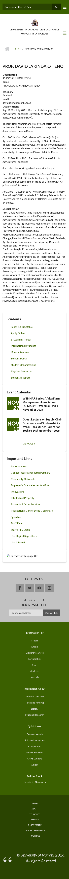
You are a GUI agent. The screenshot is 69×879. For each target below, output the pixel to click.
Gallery (34, 764)
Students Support (20, 377)
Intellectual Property (22, 497)
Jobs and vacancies (35, 740)
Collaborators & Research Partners (30, 472)
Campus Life (34, 746)
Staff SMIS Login (20, 529)
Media (34, 640)
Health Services (34, 752)
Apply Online (18, 333)
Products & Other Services (25, 504)
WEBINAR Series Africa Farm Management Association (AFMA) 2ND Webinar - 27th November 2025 (41, 404)
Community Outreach (22, 478)
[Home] (34, 22)
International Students (23, 345)
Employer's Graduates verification (30, 485)
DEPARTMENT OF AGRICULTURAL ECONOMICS (34, 29)
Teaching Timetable (22, 326)
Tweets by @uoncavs (34, 781)
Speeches (16, 517)
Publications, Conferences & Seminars (32, 510)
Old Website (35, 825)
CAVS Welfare (34, 758)
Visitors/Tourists (35, 652)
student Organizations (23, 364)
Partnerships (35, 658)
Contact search (35, 734)
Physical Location (35, 696)
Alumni (34, 646)
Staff (34, 664)
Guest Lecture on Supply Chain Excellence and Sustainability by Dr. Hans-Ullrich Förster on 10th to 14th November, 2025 (42, 425)
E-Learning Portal (21, 339)
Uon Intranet (18, 542)
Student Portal (19, 358)
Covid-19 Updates (35, 830)
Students (34, 814)
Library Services (20, 352)
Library (34, 708)
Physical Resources (21, 371)
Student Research (34, 714)
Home (35, 803)
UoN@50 (35, 836)
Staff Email (17, 523)
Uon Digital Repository (24, 535)
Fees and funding (35, 702)
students (35, 671)
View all (28, 443)
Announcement (19, 466)
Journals (34, 677)
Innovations (17, 491)
